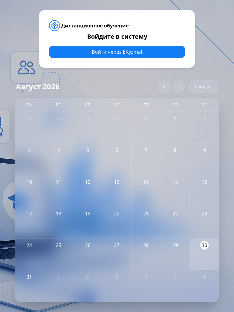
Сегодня (203, 86)
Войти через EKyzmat (117, 51)
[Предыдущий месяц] (164, 86)
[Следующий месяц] (178, 86)
